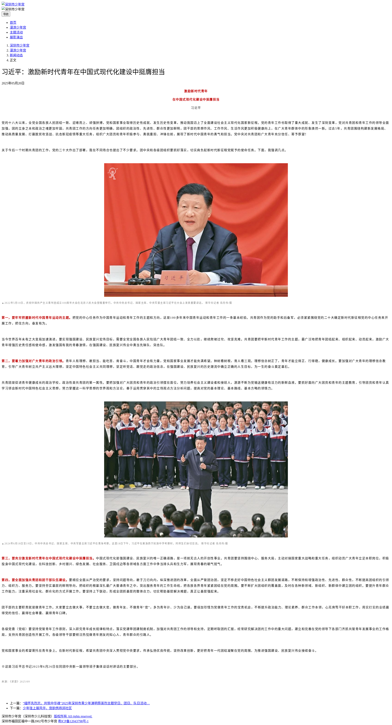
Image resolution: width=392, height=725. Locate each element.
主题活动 (16, 32)
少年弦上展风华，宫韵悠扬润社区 (47, 708)
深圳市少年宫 (19, 45)
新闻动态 (16, 55)
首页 (13, 22)
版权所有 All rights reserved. (73, 716)
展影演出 (16, 37)
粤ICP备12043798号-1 (73, 721)
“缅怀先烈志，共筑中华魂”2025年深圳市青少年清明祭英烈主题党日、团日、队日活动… (86, 703)
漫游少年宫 (18, 27)
